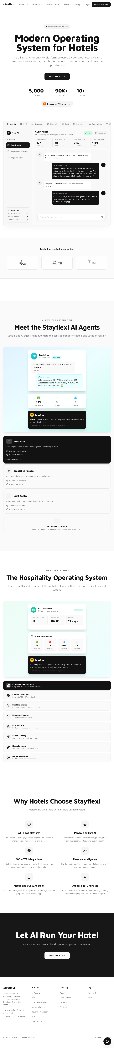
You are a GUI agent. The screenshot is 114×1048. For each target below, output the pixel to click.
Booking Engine (38, 1007)
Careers (63, 1002)
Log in (87, 4)
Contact (63, 1007)
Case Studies (65, 997)
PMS (25, 124)
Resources (52, 4)
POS (67, 124)
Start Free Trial (101, 4)
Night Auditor (17, 158)
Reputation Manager (19, 151)
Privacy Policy (94, 993)
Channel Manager (39, 1002)
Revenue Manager (40, 1012)
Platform (36, 4)
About (62, 993)
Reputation (97, 124)
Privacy (98, 1037)
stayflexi (8, 4)
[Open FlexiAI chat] (107, 1041)
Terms (90, 997)
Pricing (77, 4)
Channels (53, 124)
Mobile (66, 4)
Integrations (37, 1021)
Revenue (38, 124)
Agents (22, 4)
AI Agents (36, 993)
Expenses (80, 124)
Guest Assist (16, 145)
